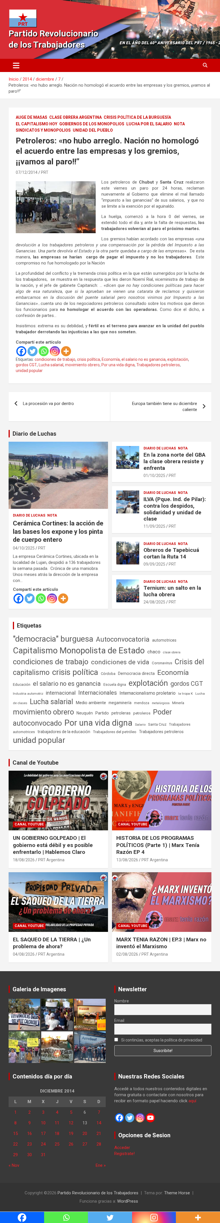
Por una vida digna (118, 365)
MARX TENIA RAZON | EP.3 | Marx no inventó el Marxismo (161, 943)
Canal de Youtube (35, 762)
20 (84, 1133)
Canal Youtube (29, 824)
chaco (153, 652)
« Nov (14, 1165)
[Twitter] (33, 351)
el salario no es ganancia (143, 359)
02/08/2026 (127, 954)
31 (43, 1154)
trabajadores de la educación (64, 731)
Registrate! (124, 1153)
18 (57, 1133)
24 (43, 1144)
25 (57, 1144)
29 (15, 1154)
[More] (66, 351)
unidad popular (29, 370)
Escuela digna (114, 684)
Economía (111, 359)
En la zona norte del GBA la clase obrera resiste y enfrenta (174, 461)
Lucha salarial (51, 365)
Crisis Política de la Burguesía (137, 117)
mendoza (141, 703)
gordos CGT (26, 365)
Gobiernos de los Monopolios (91, 124)
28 (99, 1144)
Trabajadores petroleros (158, 365)
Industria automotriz (28, 694)
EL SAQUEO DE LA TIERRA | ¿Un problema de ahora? (52, 943)
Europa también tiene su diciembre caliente (164, 406)
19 (71, 1133)
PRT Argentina (51, 860)
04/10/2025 (24, 548)
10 (43, 1122)
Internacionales (97, 693)
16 (29, 1133)
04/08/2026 (24, 954)
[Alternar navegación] (16, 65)
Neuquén (84, 713)
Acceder (122, 1147)
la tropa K (185, 694)
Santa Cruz (157, 724)
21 (99, 1133)
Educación (21, 684)
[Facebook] (21, 351)
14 (99, 1122)
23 (29, 1144)
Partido (102, 713)
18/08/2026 (24, 860)
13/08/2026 (127, 860)
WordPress (127, 1201)
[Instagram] (55, 351)
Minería (178, 703)
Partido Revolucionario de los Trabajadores (98, 1192)
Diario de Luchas (34, 433)
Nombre (121, 1001)
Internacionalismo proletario (147, 693)
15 (15, 1133)
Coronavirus (162, 663)
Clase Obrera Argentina (75, 117)
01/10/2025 (154, 475)
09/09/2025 (154, 564)
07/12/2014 (27, 172)
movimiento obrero (82, 365)
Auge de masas (31, 117)
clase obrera (171, 652)
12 (71, 1122)
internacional (61, 693)
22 (15, 1144)
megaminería (120, 702)
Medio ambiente (91, 702)
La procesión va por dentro (48, 403)
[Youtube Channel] (150, 1117)
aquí (192, 1100)
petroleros (141, 713)
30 (29, 1154)
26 (71, 1144)
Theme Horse (177, 1192)
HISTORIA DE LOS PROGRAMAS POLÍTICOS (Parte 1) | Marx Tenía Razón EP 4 (157, 845)
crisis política (88, 359)
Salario (140, 724)
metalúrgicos (161, 703)
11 (57, 1122)
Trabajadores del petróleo (114, 732)
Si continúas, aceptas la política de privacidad (161, 1040)
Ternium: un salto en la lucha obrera (172, 591)
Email (119, 1020)
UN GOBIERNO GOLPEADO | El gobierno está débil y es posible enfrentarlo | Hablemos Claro (53, 845)
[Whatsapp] (44, 351)
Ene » (101, 1165)
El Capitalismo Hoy (36, 124)
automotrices (164, 640)
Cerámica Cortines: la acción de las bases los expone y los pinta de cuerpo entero (58, 531)
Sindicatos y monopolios (43, 130)
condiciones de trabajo (55, 359)
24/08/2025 (154, 602)
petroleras (121, 713)
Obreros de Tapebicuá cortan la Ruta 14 (171, 553)
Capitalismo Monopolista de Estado (79, 650)
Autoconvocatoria (123, 639)
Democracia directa (136, 673)
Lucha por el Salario (149, 124)
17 (43, 1133)
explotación (177, 359)
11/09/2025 (154, 526)
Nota (179, 124)
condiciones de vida (120, 662)
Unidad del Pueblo (93, 130)
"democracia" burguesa (53, 639)
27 (84, 1144)
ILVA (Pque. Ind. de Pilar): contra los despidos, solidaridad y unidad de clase (175, 509)
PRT (44, 172)
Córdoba (108, 673)
